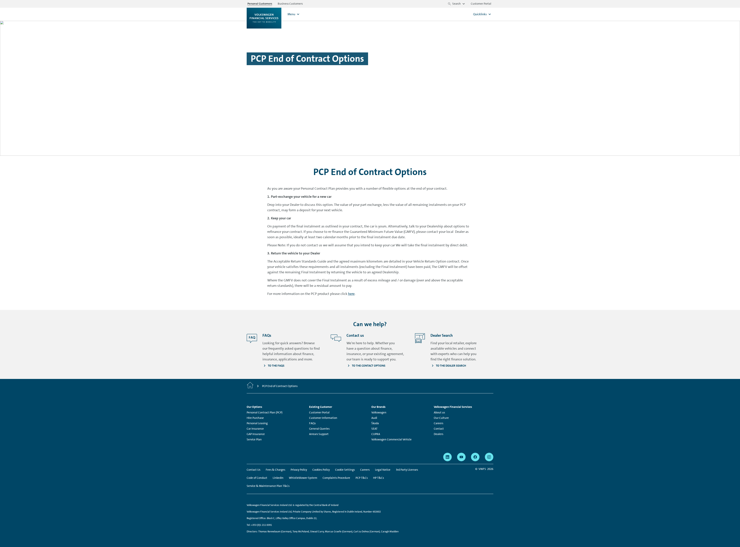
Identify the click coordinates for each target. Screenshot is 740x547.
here (351, 293)
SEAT (374, 429)
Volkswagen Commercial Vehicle (391, 439)
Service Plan (254, 439)
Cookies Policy (321, 470)
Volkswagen (378, 412)
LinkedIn (278, 478)
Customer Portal (319, 412)
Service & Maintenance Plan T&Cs (268, 486)
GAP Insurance (256, 434)
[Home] (250, 386)
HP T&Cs (378, 478)
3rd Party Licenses (407, 470)
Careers (438, 423)
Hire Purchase (255, 418)
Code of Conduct (257, 478)
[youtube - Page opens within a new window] (461, 457)
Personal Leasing (257, 423)
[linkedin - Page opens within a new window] (447, 457)
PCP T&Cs (362, 478)
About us (439, 412)
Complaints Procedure (336, 478)
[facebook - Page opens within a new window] (475, 457)
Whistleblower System (303, 478)
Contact (439, 429)
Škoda (375, 423)
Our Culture (441, 418)
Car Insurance (255, 429)
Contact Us (253, 470)
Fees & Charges (275, 470)
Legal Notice (382, 470)
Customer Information (323, 418)
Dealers (438, 434)
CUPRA (375, 434)
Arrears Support (319, 434)
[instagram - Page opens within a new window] (489, 457)
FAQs (312, 423)
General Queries (319, 429)
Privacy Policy (299, 470)
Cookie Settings (345, 470)
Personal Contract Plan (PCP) (265, 412)
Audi (374, 418)
